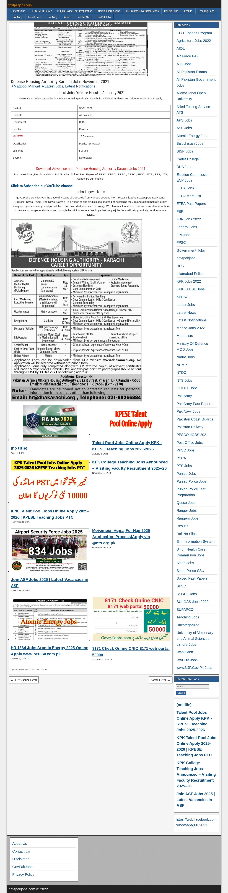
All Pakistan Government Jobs (142, 11)
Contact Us (21, 851)
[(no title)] (50, 423)
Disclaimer (20, 859)
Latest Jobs (18, 11)
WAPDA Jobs (187, 660)
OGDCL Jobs (187, 388)
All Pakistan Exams (192, 72)
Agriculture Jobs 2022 (194, 41)
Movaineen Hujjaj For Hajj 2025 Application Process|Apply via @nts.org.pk (121, 536)
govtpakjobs (186, 258)
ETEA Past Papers (191, 204)
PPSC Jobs (186, 450)
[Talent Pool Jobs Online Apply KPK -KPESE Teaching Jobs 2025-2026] (131, 421)
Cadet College (188, 159)
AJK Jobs (184, 64)
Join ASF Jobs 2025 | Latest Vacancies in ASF (196, 800)
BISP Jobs (185, 151)
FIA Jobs (183, 235)
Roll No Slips (171, 11)
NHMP (182, 365)
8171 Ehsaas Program (194, 33)
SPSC (181, 586)
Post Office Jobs (190, 443)
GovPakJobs (104, 17)
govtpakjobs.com (20, 5)
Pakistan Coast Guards (195, 419)
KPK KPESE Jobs (191, 289)
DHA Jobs (184, 167)
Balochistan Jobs (190, 143)
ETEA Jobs (185, 188)
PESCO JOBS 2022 (41, 11)
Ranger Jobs (187, 510)
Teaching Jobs (206, 11)
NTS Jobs (184, 380)
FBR (180, 211)
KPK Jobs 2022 (189, 281)
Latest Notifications (80, 86)
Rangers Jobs (187, 518)
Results (188, 11)
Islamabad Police (190, 274)
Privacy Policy (23, 874)
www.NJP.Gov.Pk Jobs (194, 668)
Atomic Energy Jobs (108, 11)
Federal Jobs (187, 227)
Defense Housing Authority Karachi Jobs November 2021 (60, 81)
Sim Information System (196, 541)
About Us (19, 843)
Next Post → (161, 680)
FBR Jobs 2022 (189, 219)
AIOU (181, 48)
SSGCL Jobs (187, 594)
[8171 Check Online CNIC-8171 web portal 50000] (131, 619)
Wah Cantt (185, 652)
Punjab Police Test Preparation (74, 11)
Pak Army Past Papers (194, 404)
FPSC (181, 242)
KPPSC (182, 297)
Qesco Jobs (186, 503)
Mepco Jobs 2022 (191, 328)
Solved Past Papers (192, 578)
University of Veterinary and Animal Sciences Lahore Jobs (195, 638)
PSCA (181, 458)
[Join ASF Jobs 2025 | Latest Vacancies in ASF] (50, 550)
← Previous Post (24, 680)
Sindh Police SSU (190, 571)
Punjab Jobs (186, 474)
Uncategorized (188, 625)
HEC (180, 266)
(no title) (19, 448)
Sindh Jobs (185, 563)
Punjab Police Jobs (191, 481)
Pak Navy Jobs (188, 411)
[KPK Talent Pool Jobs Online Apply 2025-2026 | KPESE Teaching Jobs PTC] (50, 482)
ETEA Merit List (189, 196)
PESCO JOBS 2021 (192, 435)
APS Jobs (184, 120)
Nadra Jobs (186, 357)
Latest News (186, 312)
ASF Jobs (184, 128)
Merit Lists (185, 336)
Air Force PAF (188, 56)
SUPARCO (185, 609)
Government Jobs (191, 250)
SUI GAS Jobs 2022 (192, 602)
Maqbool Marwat (27, 86)
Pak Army (17, 17)
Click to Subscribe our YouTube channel (42, 186)
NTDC (181, 373)
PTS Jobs (184, 466)
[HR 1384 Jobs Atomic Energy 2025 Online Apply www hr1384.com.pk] (50, 619)
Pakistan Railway (190, 427)
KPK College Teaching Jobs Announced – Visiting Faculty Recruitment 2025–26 (196, 774)
